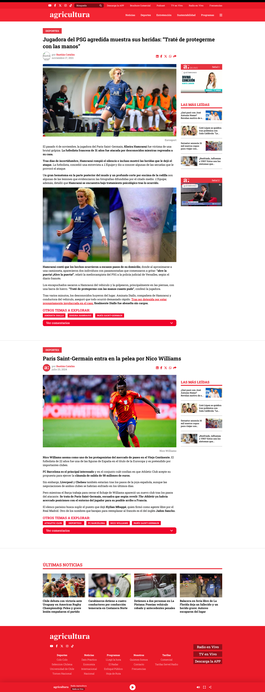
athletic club (53, 523)
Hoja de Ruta (113, 673)
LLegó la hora (113, 659)
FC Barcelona (96, 523)
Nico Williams (119, 523)
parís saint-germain (109, 315)
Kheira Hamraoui (80, 315)
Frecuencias (216, 5)
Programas (207, 15)
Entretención (164, 15)
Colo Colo (62, 659)
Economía (89, 664)
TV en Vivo (177, 5)
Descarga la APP (115, 5)
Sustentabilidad (186, 15)
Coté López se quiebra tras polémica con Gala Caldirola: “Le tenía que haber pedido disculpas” (210, 130)
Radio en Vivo (196, 5)
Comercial (166, 659)
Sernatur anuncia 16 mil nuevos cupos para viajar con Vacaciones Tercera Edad (191, 146)
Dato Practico (89, 659)
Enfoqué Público (113, 669)
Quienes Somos (139, 659)
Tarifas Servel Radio (166, 664)
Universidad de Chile (62, 669)
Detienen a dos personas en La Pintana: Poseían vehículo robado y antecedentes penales (154, 604)
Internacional (89, 669)
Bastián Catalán (65, 54)
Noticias (130, 15)
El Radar (113, 664)
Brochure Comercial (140, 5)
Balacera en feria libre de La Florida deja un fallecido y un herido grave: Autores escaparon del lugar (199, 606)
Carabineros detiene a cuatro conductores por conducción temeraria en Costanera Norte (108, 604)
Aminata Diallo (54, 315)
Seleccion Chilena (62, 664)
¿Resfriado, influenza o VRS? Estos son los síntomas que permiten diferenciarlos (210, 161)
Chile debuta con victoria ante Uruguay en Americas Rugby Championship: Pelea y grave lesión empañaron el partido (62, 606)
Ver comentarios (58, 323)
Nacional (89, 673)
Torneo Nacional (62, 673)
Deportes (146, 15)
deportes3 (75, 523)
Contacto (139, 664)
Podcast (161, 5)
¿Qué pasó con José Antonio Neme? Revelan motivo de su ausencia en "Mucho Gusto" (192, 115)
